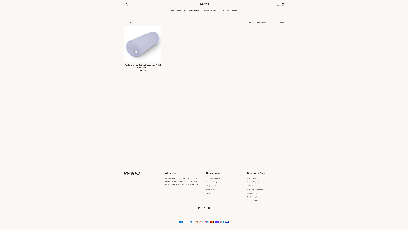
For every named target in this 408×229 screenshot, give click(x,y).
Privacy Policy (252, 178)
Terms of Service (253, 182)
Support (209, 193)
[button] (126, 4)
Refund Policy (252, 201)
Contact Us (251, 186)
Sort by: (252, 22)
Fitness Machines (213, 178)
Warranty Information (255, 189)
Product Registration (255, 197)
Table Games (211, 189)
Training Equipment (213, 182)
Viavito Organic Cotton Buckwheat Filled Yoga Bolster (143, 66)
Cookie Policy (252, 193)
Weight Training (212, 186)
